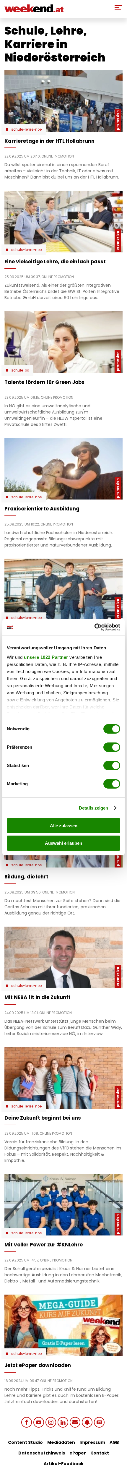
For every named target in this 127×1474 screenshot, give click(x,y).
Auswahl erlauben (63, 843)
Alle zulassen (63, 825)
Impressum (92, 1442)
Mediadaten (61, 1442)
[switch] (111, 747)
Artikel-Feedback (64, 1464)
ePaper (77, 1453)
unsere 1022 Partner (46, 657)
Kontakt (99, 1453)
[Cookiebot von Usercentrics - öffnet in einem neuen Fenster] (94, 627)
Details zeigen (93, 807)
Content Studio (25, 1442)
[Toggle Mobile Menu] (118, 7)
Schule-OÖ (20, 370)
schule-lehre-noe (26, 129)
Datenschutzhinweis (41, 1453)
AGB (114, 1442)
